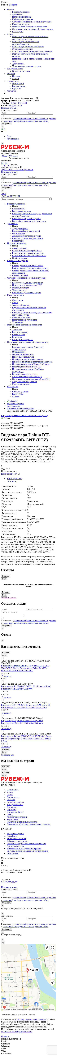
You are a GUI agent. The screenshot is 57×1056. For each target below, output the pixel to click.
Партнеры (11, 809)
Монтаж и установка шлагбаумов (28, 46)
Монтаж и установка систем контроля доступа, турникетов (30, 37)
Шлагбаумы (17, 31)
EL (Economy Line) (42, 686)
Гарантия (16, 88)
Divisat (4, 739)
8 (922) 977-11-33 (19, 103)
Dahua (16, 668)
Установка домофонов (22, 49)
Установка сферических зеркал (26, 66)
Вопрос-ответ (18, 86)
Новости (11, 73)
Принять (5, 1036)
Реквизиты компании (17, 817)
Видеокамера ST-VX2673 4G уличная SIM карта (24, 707)
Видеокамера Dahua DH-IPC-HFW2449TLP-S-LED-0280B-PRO (24, 669)
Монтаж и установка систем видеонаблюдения (25, 42)
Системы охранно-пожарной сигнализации (32, 29)
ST (49, 705)
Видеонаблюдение (21, 12)
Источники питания (21, 17)
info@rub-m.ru (15, 105)
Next (4, 579)
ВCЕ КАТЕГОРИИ (10, 196)
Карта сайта (12, 819)
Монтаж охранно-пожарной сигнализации (32, 51)
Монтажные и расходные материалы (29, 27)
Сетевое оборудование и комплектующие (31, 22)
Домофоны (17, 14)
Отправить (6, 124)
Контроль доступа (20, 24)
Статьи (15, 78)
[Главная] (12, 401)
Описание (11, 481)
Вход (9, 136)
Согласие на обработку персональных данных (28, 824)
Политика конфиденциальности (22, 822)
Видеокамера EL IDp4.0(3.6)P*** (16, 689)
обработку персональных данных (30, 1019)
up (3, 942)
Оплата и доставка (21, 71)
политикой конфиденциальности (16, 1031)
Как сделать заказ (15, 68)
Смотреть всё (7, 755)
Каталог (10, 9)
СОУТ (10, 814)
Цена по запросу (9, 474)
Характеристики (14, 478)
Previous (5, 576)
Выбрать (13, 5)
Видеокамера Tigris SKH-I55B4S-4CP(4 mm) (22, 723)
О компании (12, 81)
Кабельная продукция (22, 19)
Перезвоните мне (9, 108)
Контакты (11, 91)
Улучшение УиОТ (15, 812)
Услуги (10, 34)
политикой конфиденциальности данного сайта (25, 121)
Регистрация (13, 139)
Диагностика (18, 64)
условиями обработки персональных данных (34, 118)
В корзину (6, 676)
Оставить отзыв (8, 598)
